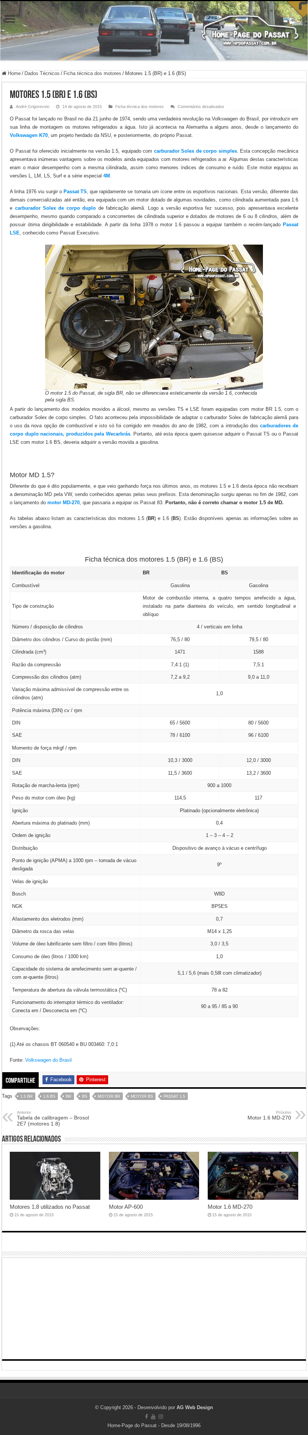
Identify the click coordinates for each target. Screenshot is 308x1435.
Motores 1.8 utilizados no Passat (50, 1207)
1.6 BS (49, 1096)
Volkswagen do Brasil (48, 1060)
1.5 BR (26, 1096)
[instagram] (161, 1416)
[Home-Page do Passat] (154, 30)
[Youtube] (153, 1416)
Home (13, 73)
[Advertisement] (154, 1308)
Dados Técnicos (42, 73)
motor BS (142, 1096)
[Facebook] (146, 1416)
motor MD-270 (63, 502)
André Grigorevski (32, 106)
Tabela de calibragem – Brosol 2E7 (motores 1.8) (53, 1118)
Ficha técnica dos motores (92, 73)
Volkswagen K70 (29, 135)
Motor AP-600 (126, 1207)
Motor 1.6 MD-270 (269, 1115)
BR (68, 1096)
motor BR (109, 1096)
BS (84, 1096)
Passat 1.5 (174, 1096)
